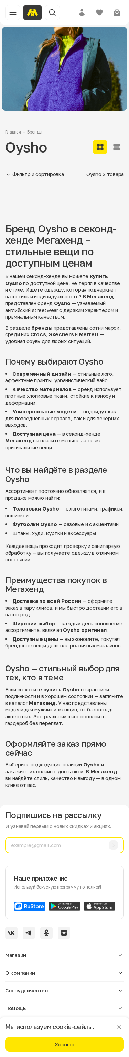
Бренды (34, 132)
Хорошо (64, 1044)
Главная (13, 132)
